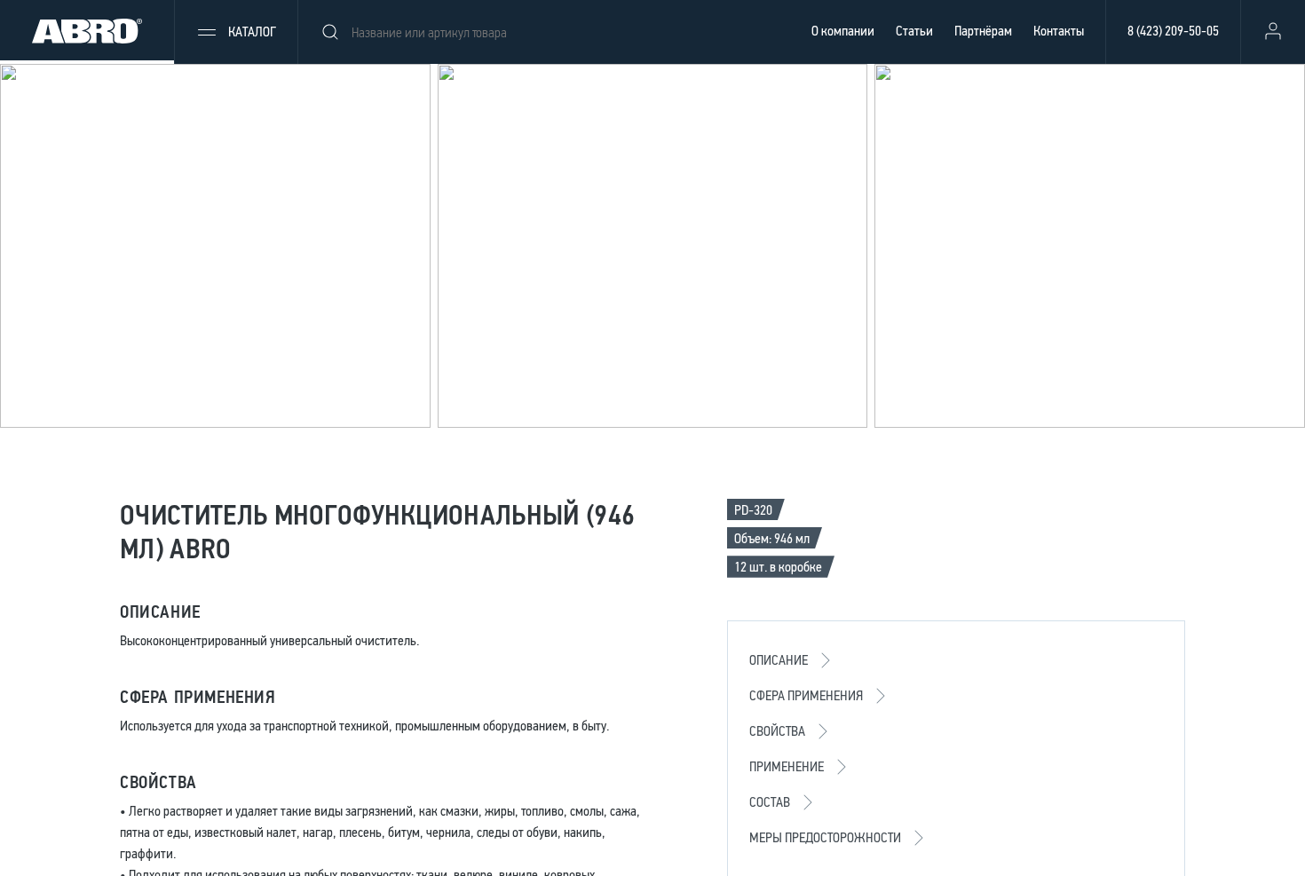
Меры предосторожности (825, 837)
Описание (778, 659)
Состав (769, 801)
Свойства (777, 730)
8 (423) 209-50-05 (1173, 30)
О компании (842, 30)
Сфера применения (806, 695)
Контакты (1058, 30)
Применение (786, 766)
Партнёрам (983, 30)
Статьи (914, 30)
